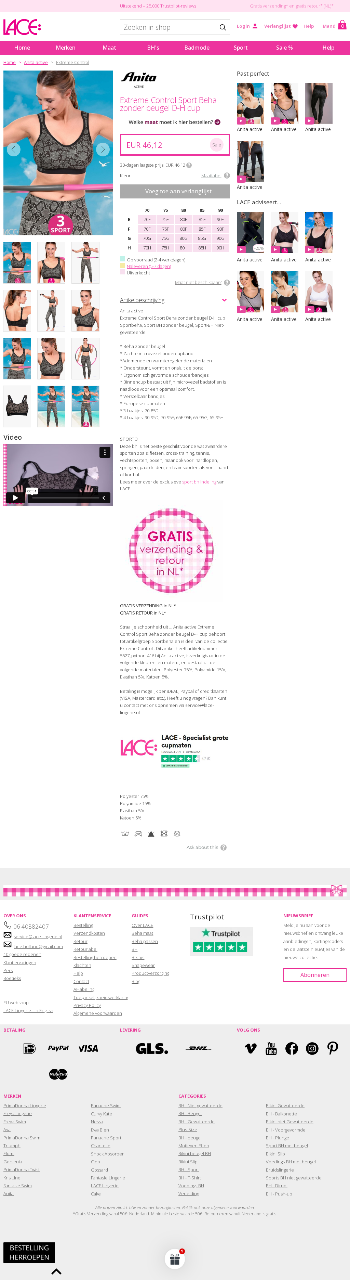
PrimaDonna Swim (21, 1138)
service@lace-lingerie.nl (38, 936)
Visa (87, 1048)
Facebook (291, 1048)
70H (147, 248)
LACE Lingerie (105, 1185)
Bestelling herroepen (95, 957)
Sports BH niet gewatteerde (294, 1178)
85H (202, 248)
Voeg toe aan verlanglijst (178, 191)
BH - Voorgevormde (286, 1130)
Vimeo (250, 1048)
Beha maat (142, 933)
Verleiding (188, 1193)
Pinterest (332, 1048)
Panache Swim (106, 1105)
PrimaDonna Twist (21, 1169)
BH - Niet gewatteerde (200, 1105)
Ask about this (202, 847)
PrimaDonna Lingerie (24, 1105)
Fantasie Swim (17, 1185)
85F (202, 229)
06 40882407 (31, 926)
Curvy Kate (101, 1114)
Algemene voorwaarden (97, 1013)
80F (183, 229)
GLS (152, 1048)
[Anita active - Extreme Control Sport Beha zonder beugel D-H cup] (58, 152)
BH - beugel (190, 1138)
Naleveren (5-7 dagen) (149, 266)
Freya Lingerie (17, 1113)
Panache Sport (106, 1138)
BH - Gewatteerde (196, 1122)
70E (147, 219)
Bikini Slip (188, 1162)
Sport (241, 47)
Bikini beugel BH (194, 1153)
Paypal (58, 1048)
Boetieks (12, 978)
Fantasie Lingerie (108, 1178)
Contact (81, 981)
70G (147, 238)
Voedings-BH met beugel (291, 1162)
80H (184, 248)
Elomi (8, 1153)
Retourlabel (85, 949)
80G (183, 238)
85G (202, 238)
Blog (136, 981)
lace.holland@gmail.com (38, 946)
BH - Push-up (279, 1194)
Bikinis (138, 957)
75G (165, 238)
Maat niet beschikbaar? (198, 282)
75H (165, 248)
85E (202, 219)
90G (220, 238)
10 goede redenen (22, 954)
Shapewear (143, 965)
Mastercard (58, 1074)
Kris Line (12, 1178)
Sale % (284, 47)
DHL (198, 1048)
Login (243, 26)
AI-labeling (83, 989)
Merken (66, 47)
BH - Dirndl (276, 1185)
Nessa (97, 1122)
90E (220, 219)
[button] (175, 1258)
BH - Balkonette (281, 1114)
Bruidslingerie (280, 1170)
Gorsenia (12, 1162)
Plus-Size (187, 1129)
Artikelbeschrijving (142, 300)
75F (165, 229)
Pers (8, 970)
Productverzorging (150, 973)
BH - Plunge (277, 1138)
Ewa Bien (100, 1130)
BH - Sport (188, 1169)
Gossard (99, 1170)
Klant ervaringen (19, 962)
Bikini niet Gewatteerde (289, 1122)
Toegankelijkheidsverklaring (101, 997)
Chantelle (100, 1145)
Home (22, 47)
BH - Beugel (190, 1113)
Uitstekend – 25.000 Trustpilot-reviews (158, 6)
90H (220, 248)
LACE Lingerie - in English (28, 1010)
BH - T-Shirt (189, 1178)
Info (189, 165)
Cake (96, 1194)
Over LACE (142, 925)
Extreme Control (72, 62)
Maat (109, 47)
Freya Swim (14, 1122)
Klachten (82, 965)
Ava (7, 1129)
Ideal (29, 1048)
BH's (153, 47)
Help (309, 26)
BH (134, 949)
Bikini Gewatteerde (285, 1105)
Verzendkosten (89, 933)
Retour (80, 941)
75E (165, 219)
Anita (8, 1193)
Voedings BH (191, 1185)
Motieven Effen (193, 1145)
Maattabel (211, 175)
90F (220, 229)
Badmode (197, 47)
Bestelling (83, 925)
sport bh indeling (199, 482)
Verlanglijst (277, 26)
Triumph (12, 1145)
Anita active (36, 62)
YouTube (271, 1048)
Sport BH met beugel (287, 1145)
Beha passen (145, 941)
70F (147, 229)
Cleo (95, 1162)
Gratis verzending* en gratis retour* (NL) (290, 6)
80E (183, 219)
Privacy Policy (87, 1005)
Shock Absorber (107, 1154)
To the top (56, 1271)
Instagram (312, 1048)
